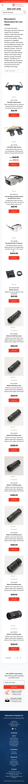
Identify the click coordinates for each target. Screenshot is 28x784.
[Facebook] (12, 729)
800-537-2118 (14, 9)
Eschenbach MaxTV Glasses (14, 243)
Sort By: (6, 70)
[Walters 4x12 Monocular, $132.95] (14, 614)
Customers (14, 752)
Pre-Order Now (14, 330)
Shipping (14, 735)
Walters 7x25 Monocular (14, 485)
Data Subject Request (14, 742)
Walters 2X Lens (14, 290)
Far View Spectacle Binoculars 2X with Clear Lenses (14, 197)
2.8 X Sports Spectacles (14, 147)
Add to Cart (14, 115)
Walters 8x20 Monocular (14, 435)
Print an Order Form (14, 741)
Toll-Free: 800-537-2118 (14, 771)
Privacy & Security (14, 739)
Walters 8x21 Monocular (14, 385)
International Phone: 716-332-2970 (14, 773)
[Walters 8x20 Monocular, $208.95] (14, 416)
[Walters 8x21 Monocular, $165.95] (14, 366)
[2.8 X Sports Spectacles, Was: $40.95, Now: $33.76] (14, 130)
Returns (14, 737)
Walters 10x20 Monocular (14, 336)
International (14, 753)
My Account (14, 759)
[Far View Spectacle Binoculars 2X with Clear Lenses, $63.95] (14, 180)
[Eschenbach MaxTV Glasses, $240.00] (14, 227)
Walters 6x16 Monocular (14, 584)
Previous (8, 658)
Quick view (14, 96)
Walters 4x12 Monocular (14, 634)
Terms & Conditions (14, 738)
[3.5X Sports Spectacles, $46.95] (14, 86)
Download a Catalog (14, 764)
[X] (15, 729)
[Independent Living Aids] (18, 5)
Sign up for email (14, 761)
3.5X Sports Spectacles (14, 102)
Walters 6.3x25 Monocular (14, 535)
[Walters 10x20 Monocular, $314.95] (14, 316)
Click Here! (18, 694)
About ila (14, 765)
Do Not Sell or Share (14, 744)
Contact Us (14, 777)
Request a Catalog (14, 762)
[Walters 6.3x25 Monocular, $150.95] (14, 515)
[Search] (24, 12)
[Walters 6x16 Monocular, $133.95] (14, 565)
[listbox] (14, 70)
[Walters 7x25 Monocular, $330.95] (14, 465)
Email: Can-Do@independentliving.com (14, 776)
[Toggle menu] (2, 5)
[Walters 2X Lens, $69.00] (14, 273)
